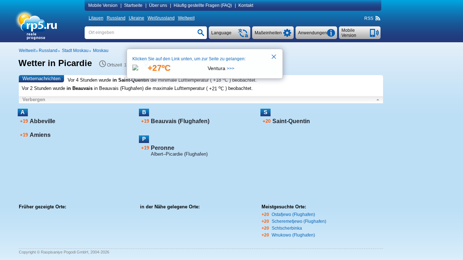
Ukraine (136, 18)
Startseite (133, 5)
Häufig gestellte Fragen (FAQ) (203, 5)
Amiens (40, 135)
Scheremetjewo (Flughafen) (299, 221)
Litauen (96, 18)
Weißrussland (161, 18)
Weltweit (186, 18)
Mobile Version (103, 5)
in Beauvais (80, 88)
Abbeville (42, 121)
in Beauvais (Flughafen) (119, 88)
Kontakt (245, 5)
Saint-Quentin (291, 121)
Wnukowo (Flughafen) (293, 235)
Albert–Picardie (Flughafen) (179, 154)
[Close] (274, 57)
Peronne (162, 148)
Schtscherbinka (287, 228)
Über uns (158, 5)
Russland (116, 18)
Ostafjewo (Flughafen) (293, 214)
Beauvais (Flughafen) (180, 121)
